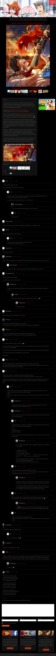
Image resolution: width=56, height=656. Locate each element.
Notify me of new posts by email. (9, 623)
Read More (9, 648)
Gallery (25, 19)
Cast (21, 19)
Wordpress (34, 654)
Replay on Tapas (41, 23)
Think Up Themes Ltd (27, 654)
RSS (45, 19)
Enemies (5, 99)
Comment (4, 603)
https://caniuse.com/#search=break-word (20, 471)
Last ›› (39, 94)
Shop (41, 19)
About (16, 19)
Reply (17, 180)
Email (21, 618)
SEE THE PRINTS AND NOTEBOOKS (26, 114)
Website (39, 618)
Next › (35, 94)
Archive (31, 94)
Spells (31, 19)
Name (3, 618)
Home (11, 19)
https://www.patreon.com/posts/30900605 (19, 111)
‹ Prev (20, 94)
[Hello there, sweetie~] (28, 86)
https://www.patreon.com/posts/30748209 (17, 110)
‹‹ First (17, 94)
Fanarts (35, 19)
